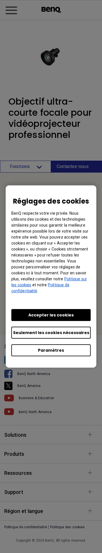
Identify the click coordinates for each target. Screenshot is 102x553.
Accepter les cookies (51, 315)
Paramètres (51, 350)
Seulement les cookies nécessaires (51, 332)
